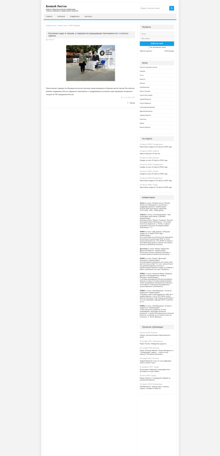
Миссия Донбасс (145, 127)
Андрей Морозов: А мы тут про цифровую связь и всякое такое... (155, 362)
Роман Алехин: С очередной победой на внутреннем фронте (155, 379)
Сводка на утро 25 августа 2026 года (153, 160)
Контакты (88, 16)
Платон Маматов (145, 103)
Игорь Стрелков (145, 91)
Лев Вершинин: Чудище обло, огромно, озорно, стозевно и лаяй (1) (154, 387)
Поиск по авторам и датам (148, 67)
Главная (49, 16)
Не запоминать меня (158, 47)
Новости (142, 79)
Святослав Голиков (146, 95)
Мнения (51, 39)
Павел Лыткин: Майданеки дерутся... (154, 344)
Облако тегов (62, 25)
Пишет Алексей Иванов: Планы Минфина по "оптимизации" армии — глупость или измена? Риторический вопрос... (156, 352)
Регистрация (169, 51)
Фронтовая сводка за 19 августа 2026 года (156, 187)
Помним (142, 71)
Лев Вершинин (144, 87)
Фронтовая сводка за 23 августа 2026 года (156, 180)
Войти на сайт (157, 43)
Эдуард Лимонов (145, 115)
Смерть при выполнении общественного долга (155, 336)
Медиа (142, 123)
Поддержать (75, 16)
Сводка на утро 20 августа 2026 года (153, 174)
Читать (132, 103)
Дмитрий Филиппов (146, 111)
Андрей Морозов (145, 99)
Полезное (61, 16)
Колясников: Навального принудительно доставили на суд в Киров (155, 370)
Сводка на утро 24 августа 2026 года (153, 167)
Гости (141, 75)
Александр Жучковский (147, 107)
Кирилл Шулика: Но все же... (150, 153)
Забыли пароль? (146, 51)
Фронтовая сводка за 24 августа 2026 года (156, 147)
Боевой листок (51, 25)
